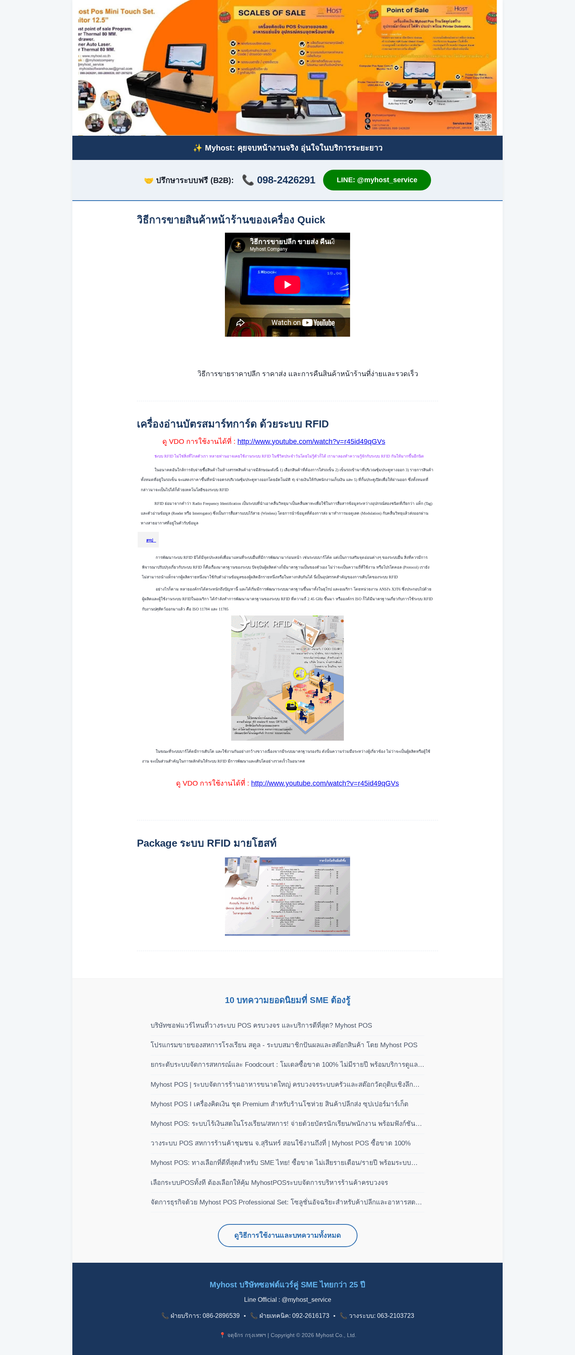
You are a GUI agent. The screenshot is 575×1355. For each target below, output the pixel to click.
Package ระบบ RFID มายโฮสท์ (207, 843)
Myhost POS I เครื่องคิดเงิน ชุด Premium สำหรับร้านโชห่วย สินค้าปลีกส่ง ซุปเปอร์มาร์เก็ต (279, 1104)
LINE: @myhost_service (377, 180)
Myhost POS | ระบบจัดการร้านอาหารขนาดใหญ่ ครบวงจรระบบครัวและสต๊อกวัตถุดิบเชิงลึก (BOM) (282, 1085)
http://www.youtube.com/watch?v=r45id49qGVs (311, 441)
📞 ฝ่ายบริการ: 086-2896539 (200, 1315)
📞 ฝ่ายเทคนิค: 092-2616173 (289, 1315)
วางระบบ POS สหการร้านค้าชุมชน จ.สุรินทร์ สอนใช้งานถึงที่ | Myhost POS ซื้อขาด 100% (281, 1143)
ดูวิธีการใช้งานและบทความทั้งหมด (287, 1235)
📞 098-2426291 (278, 180)
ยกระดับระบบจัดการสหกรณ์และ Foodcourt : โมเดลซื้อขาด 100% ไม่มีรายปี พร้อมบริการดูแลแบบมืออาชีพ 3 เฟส (284, 1065)
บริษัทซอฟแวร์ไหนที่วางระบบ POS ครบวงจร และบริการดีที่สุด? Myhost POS (261, 1025)
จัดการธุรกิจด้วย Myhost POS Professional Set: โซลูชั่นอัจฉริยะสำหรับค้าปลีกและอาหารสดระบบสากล (283, 1203)
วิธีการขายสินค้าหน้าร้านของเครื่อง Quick (231, 220)
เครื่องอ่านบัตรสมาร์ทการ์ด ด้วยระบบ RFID (233, 424)
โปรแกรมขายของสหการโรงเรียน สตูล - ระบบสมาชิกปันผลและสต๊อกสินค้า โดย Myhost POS (284, 1045)
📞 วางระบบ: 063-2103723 (377, 1315)
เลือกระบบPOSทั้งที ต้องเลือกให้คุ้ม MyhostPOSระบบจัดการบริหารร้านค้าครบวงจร (269, 1182)
